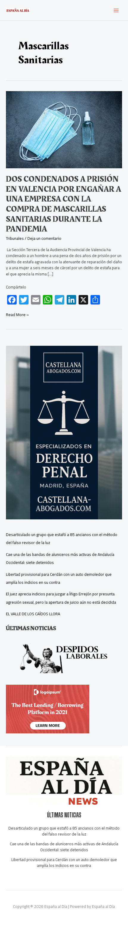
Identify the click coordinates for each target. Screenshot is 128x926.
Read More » (17, 315)
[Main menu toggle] (116, 10)
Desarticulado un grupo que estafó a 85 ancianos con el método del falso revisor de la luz (64, 831)
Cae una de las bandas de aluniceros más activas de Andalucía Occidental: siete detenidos (64, 847)
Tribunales (15, 238)
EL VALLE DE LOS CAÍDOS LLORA (33, 614)
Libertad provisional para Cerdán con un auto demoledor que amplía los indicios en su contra (59, 578)
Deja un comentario (44, 238)
